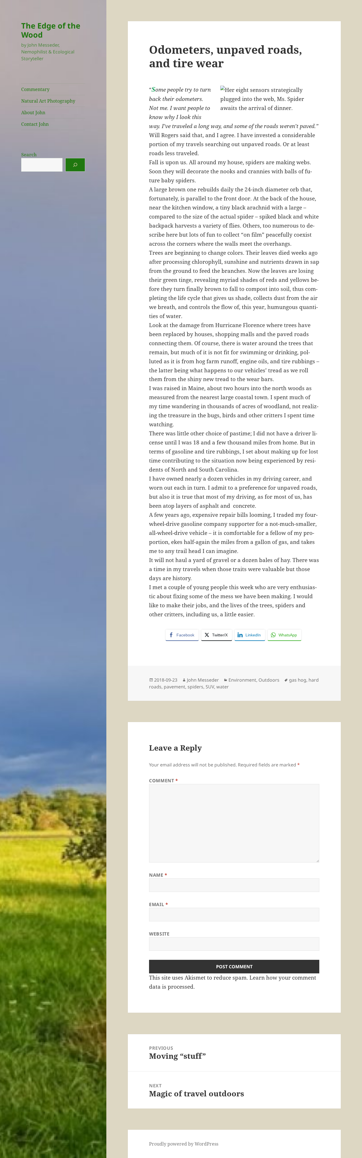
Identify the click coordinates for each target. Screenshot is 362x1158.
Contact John (35, 124)
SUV (210, 687)
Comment (163, 780)
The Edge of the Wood (50, 30)
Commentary (35, 89)
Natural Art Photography (48, 101)
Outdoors (268, 680)
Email (158, 904)
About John (33, 112)
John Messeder (203, 680)
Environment (242, 680)
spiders (195, 687)
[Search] (75, 165)
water (222, 687)
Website (159, 934)
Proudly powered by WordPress (183, 1144)
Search (29, 155)
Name (158, 875)
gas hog (297, 680)
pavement (174, 687)
